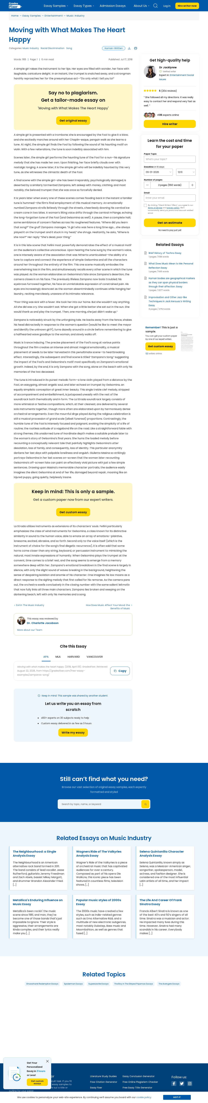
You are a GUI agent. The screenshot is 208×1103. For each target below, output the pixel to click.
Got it (177, 1097)
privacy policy (173, 208)
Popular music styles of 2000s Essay (98, 902)
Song (69, 48)
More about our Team (29, 630)
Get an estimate (169, 223)
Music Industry (76, 15)
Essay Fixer (96, 1087)
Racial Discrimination (52, 48)
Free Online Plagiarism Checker (140, 1082)
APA (46, 657)
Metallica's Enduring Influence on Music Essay (38, 902)
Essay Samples (32, 15)
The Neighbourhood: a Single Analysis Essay (34, 853)
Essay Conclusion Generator (139, 1076)
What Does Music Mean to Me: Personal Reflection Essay (171, 265)
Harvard (73, 657)
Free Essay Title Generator (137, 1087)
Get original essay (73, 121)
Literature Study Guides (103, 1076)
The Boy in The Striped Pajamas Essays (133, 983)
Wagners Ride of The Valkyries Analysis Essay (98, 853)
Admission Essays (113, 6)
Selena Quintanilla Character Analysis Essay (162, 853)
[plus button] (192, 185)
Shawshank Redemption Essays (42, 983)
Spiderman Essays (73, 983)
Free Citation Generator (103, 1082)
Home (15, 15)
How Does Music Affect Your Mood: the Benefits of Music (108, 607)
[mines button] (147, 185)
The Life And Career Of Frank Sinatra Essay (161, 902)
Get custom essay (73, 512)
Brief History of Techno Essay (165, 253)
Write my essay (73, 732)
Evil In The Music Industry (30, 605)
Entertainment (54, 15)
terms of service (155, 208)
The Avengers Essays (169, 983)
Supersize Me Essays (98, 983)
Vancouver (95, 657)
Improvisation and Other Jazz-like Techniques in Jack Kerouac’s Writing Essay (170, 301)
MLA (58, 657)
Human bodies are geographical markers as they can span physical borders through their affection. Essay (172, 282)
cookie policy (143, 1097)
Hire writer (169, 124)
